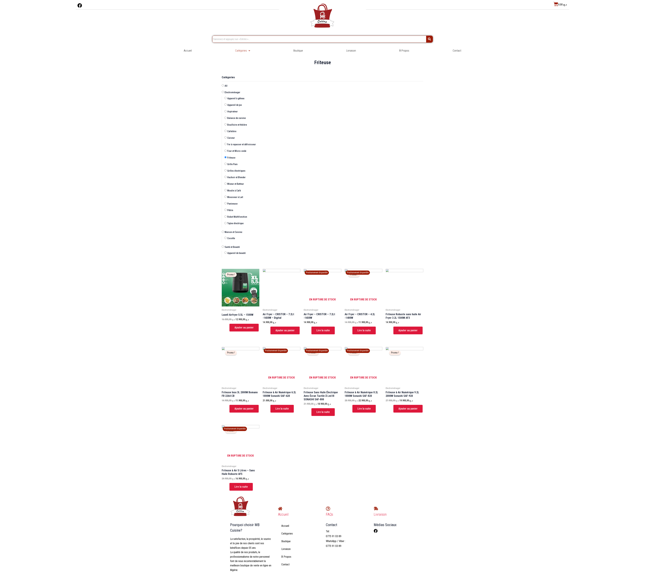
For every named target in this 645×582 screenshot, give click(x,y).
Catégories (241, 50)
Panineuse (232, 203)
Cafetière (231, 131)
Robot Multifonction (237, 216)
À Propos (404, 50)
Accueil (188, 50)
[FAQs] (328, 508)
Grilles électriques (236, 170)
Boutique (298, 50)
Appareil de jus (234, 105)
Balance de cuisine (236, 118)
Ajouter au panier (244, 327)
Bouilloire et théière (237, 124)
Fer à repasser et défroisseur (241, 144)
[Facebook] (376, 531)
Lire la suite (323, 330)
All (226, 85)
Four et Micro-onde (236, 151)
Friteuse (231, 157)
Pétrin (230, 210)
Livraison (351, 50)
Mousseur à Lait (235, 197)
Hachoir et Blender (236, 177)
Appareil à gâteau (235, 98)
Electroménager (232, 92)
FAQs (329, 514)
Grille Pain (232, 164)
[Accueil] (280, 508)
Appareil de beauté (236, 253)
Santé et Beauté (232, 247)
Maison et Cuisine (233, 232)
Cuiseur (231, 138)
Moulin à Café (234, 190)
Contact (457, 50)
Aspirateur (232, 111)
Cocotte (231, 238)
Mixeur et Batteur (235, 184)
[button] (242, 51)
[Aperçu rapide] (227, 327)
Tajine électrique (235, 223)
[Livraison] (376, 508)
